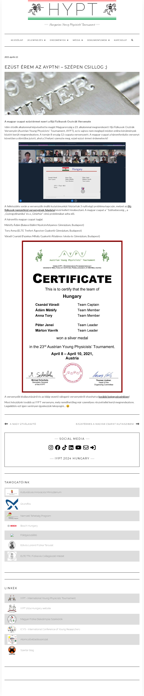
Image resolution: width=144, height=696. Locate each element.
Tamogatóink (17, 482)
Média (77, 40)
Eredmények (58, 40)
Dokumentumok (97, 40)
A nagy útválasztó (23, 424)
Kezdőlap (17, 40)
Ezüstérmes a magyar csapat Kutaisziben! (105, 424)
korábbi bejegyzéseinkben (114, 396)
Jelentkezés (35, 40)
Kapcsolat (120, 40)
